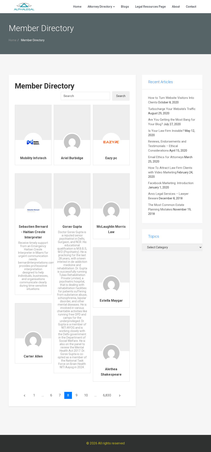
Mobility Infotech (33, 158)
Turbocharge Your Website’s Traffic (172, 109)
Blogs (125, 6)
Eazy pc (111, 158)
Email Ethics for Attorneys (166, 157)
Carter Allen (33, 356)
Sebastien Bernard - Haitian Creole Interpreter (33, 232)
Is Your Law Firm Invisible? (166, 131)
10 (86, 395)
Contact (191, 6)
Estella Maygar (111, 301)
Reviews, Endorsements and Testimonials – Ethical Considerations (167, 146)
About (176, 6)
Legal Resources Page (150, 6)
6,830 (107, 395)
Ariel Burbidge (72, 158)
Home (77, 6)
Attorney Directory (100, 6)
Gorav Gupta (72, 227)
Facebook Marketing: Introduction (170, 183)
